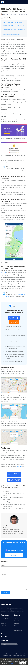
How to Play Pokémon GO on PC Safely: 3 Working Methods (14, 494)
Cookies (21, 652)
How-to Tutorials (5, 618)
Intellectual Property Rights (19, 655)
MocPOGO (3, 272)
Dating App (3, 625)
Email (2, 570)
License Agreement (6, 653)
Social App (3, 623)
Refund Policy (16, 653)
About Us (16, 618)
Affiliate (15, 625)
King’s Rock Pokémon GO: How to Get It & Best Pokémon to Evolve (13, 505)
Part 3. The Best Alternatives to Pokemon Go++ (14, 29)
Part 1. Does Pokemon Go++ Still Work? (12, 22)
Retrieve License (18, 630)
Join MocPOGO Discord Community (11, 34)
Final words (5, 32)
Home (4, 485)
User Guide (3, 620)
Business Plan (17, 628)
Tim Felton (5, 14)
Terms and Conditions (8, 652)
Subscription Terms (6, 655)
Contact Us (16, 623)
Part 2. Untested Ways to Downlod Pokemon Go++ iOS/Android (13, 26)
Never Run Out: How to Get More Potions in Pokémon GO (12, 509)
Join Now (14, 555)
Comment (3, 574)
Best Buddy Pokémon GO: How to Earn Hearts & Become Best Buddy (13, 501)
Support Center (17, 620)
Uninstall (22, 653)
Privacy (16, 652)
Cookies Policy (12, 663)
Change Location (23, 14)
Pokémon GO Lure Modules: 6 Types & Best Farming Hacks (12, 498)
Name (2, 565)
